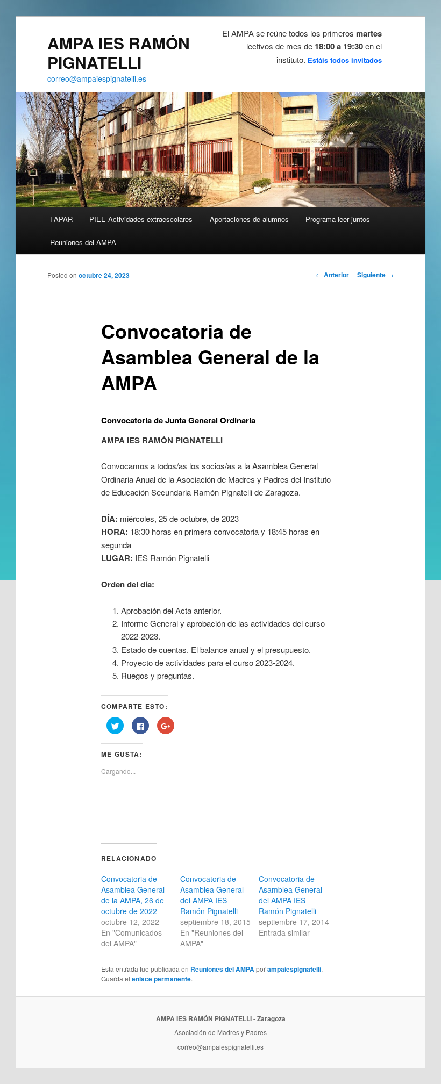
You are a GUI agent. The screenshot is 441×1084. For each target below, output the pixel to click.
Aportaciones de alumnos (249, 219)
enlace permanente (161, 979)
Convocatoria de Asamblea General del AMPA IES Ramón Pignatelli (212, 894)
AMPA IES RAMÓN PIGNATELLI (118, 52)
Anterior (332, 274)
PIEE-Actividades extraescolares (141, 219)
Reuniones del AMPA (83, 242)
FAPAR (61, 219)
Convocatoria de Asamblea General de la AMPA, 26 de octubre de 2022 (133, 894)
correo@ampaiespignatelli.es (96, 78)
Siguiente (375, 274)
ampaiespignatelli (294, 969)
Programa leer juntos (337, 219)
